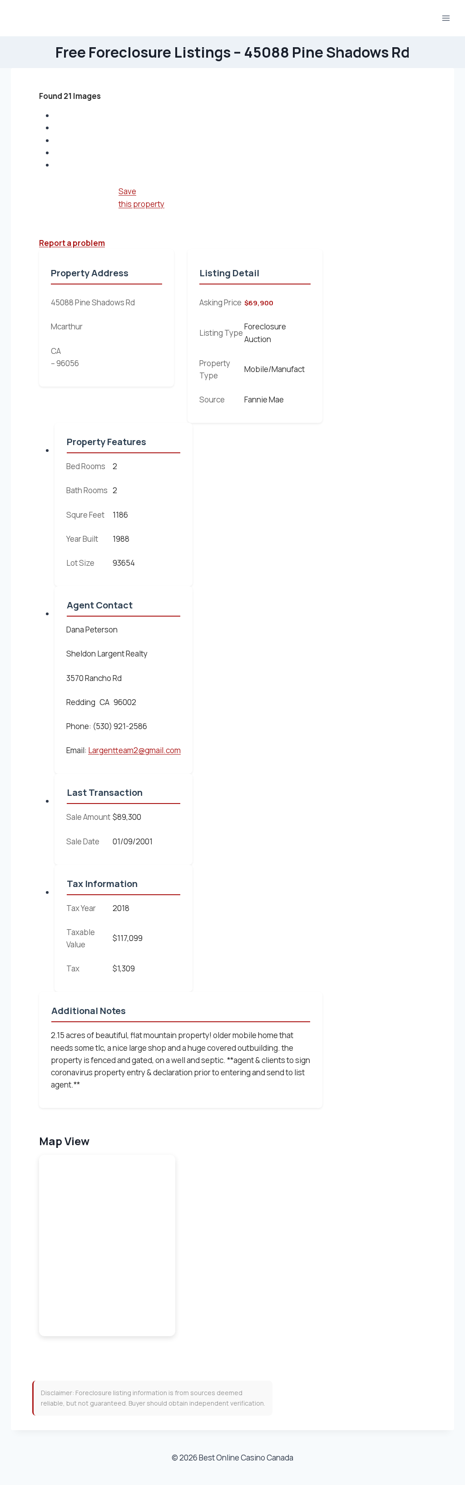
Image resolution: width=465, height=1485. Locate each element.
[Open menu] (445, 18)
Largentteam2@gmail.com (134, 750)
